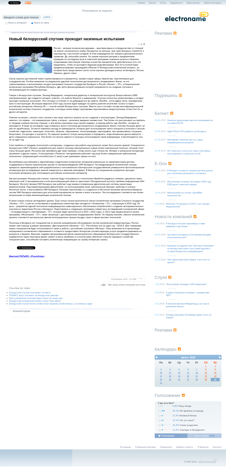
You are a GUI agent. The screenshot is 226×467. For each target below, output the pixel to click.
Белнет (152, 3)
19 (179, 376)
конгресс (122, 284)
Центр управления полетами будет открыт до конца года (35, 298)
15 (206, 373)
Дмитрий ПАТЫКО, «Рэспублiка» (27, 256)
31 (161, 383)
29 (206, 380)
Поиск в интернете (17, 23)
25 (170, 380)
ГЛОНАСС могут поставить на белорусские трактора (33, 295)
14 (197, 373)
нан (137, 284)
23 (215, 376)
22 (206, 376)
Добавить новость (184, 447)
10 (161, 373)
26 (179, 380)
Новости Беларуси (212, 3)
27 (188, 380)
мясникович (130, 284)
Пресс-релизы (193, 3)
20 (188, 376)
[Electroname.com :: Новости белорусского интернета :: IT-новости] (187, 23)
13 (188, 373)
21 (197, 376)
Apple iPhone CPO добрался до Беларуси (186, 131)
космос (115, 284)
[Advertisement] (77, 266)
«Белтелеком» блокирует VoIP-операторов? (186, 284)
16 (215, 373)
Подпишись (166, 95)
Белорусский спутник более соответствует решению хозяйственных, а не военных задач (50, 304)
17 (161, 376)
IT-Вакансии (202, 447)
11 (170, 373)
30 (215, 380)
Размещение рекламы (145, 447)
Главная (141, 3)
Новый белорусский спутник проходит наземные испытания (50, 32)
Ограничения (166, 447)
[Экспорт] (28, 4)
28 (197, 380)
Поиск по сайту (41, 23)
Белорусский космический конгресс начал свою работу (35, 301)
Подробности (176, 3)
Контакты (217, 447)
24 (161, 380)
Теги (110, 284)
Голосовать (168, 435)
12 (179, 373)
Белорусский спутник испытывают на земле (29, 293)
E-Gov (163, 3)
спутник (142, 284)
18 (170, 376)
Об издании (125, 447)
